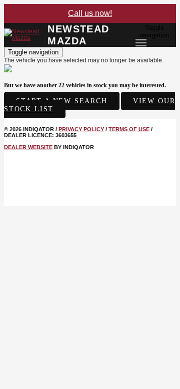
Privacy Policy (81, 129)
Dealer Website (28, 147)
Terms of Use (129, 129)
